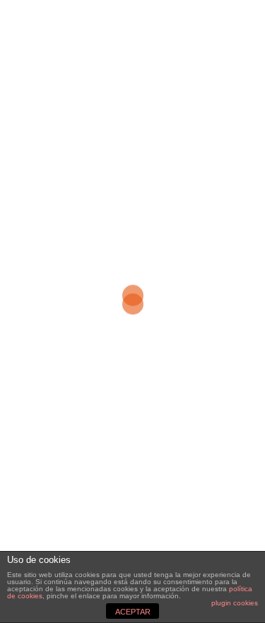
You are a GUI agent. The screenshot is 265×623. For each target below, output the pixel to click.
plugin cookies (234, 603)
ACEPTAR (133, 611)
